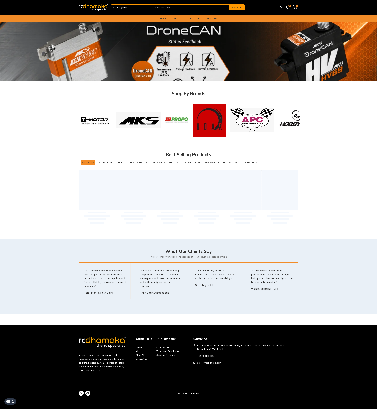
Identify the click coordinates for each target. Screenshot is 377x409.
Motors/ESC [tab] (230, 143)
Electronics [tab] (249, 143)
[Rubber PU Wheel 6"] (232, 173)
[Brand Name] (90, 110)
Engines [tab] (174, 143)
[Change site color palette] (10, 401)
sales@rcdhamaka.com (209, 362)
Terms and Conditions (167, 351)
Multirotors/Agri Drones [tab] (132, 143)
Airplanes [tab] (159, 143)
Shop (177, 18)
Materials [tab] (88, 143)
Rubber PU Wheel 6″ (224, 199)
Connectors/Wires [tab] (207, 143)
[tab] (187, 290)
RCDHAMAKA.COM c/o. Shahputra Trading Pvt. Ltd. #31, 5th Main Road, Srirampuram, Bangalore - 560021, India (241, 347)
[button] (101, 215)
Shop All (140, 355)
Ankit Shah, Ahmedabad (173, 277)
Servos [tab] (186, 143)
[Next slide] (298, 106)
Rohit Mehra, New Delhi (98, 277)
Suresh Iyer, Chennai (244, 274)
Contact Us (193, 18)
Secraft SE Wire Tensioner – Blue (275, 199)
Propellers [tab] (106, 143)
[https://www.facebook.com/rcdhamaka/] (87, 393)
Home (163, 18)
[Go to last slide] (79, 106)
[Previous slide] (79, 271)
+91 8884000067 (205, 356)
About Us (211, 18)
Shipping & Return (165, 355)
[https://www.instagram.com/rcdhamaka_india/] (81, 393)
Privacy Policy (163, 347)
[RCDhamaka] (93, 7)
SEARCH (236, 7)
